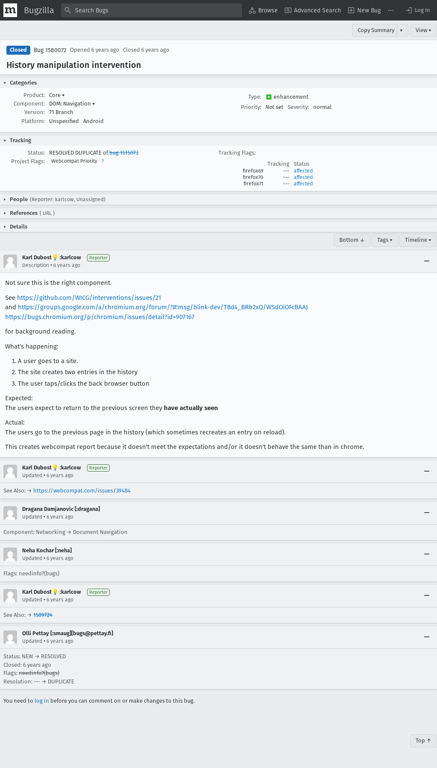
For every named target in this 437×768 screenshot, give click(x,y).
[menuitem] (263, 10)
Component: (29, 103)
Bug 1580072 (50, 50)
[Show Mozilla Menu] (10, 10)
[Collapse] (427, 261)
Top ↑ (423, 740)
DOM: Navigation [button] (72, 103)
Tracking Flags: (237, 152)
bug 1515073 (123, 152)
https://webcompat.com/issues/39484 (82, 490)
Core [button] (57, 95)
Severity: (298, 107)
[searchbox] (151, 10)
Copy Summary (376, 30)
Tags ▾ (385, 240)
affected (303, 171)
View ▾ (423, 30)
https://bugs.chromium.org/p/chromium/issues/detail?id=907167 (100, 317)
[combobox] (151, 10)
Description (35, 265)
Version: (34, 112)
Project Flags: (28, 161)
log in (42, 701)
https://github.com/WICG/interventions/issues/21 (89, 298)
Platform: (33, 121)
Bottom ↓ (352, 240)
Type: (254, 97)
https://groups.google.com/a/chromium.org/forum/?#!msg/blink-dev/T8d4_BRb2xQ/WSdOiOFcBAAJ (163, 307)
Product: (34, 95)
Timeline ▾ (418, 240)
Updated (32, 475)
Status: (36, 152)
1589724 (42, 615)
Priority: (251, 107)
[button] (417, 10)
